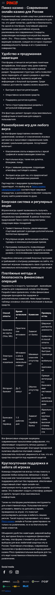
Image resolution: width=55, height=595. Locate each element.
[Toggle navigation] (3, 3)
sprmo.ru (8, 591)
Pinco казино (8, 521)
